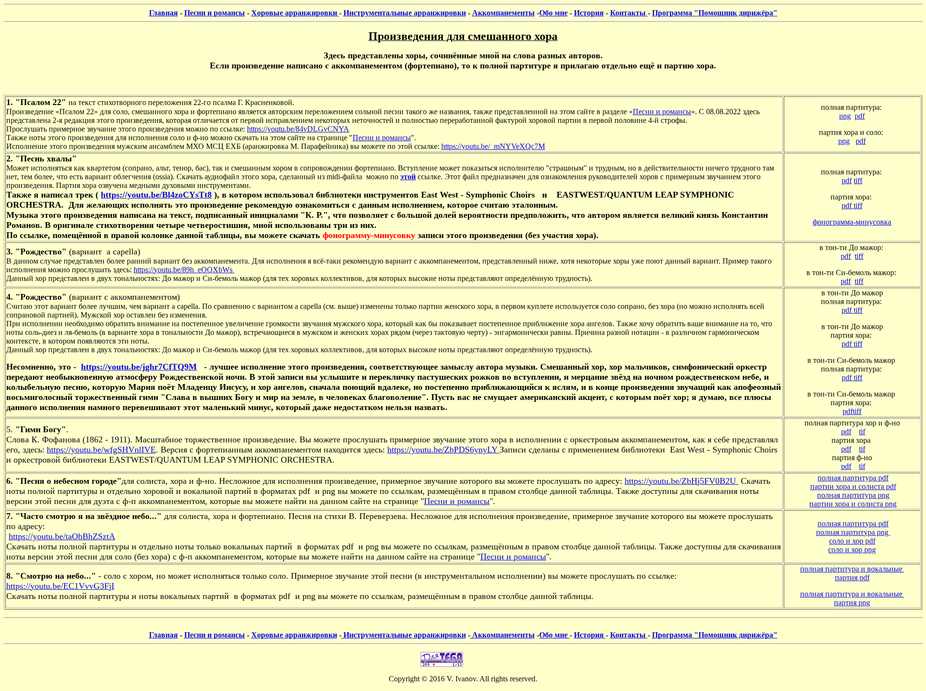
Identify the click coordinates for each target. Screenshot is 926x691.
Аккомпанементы (503, 13)
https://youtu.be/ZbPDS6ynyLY (443, 449)
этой (408, 177)
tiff (858, 180)
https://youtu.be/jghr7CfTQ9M (139, 367)
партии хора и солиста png (853, 504)
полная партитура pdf (852, 478)
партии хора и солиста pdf (853, 486)
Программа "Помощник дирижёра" (714, 13)
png (845, 116)
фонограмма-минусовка (852, 222)
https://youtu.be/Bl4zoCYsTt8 (156, 194)
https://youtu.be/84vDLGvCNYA (298, 129)
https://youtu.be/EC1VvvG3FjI (60, 586)
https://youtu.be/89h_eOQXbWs (184, 270)
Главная (163, 13)
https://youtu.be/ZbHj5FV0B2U (681, 481)
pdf (860, 116)
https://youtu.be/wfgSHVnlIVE (101, 449)
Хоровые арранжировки (295, 13)
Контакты (629, 13)
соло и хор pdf (852, 541)
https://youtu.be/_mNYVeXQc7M (493, 146)
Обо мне (553, 13)
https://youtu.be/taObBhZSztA (62, 536)
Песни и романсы (214, 13)
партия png (852, 602)
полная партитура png (853, 495)
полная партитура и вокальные (852, 569)
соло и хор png (852, 549)
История (589, 13)
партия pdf (852, 577)
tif (862, 431)
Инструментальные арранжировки (404, 13)
